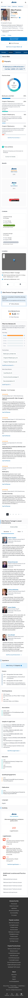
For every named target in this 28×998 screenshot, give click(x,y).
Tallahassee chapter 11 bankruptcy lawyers (12, 882)
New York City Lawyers (14, 922)
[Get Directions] (20, 284)
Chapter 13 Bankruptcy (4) (10, 358)
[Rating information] (19, 17)
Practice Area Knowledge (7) (11, 377)
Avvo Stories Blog (14, 912)
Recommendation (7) (9, 381)
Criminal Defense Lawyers (14, 953)
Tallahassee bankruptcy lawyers (10, 879)
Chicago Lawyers (14, 927)
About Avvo (14, 974)
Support (14, 979)
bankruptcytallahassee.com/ (12, 279)
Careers (14, 976)
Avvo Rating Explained (14, 981)
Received (7, 531)
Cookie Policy (21, 985)
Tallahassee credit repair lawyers (10, 892)
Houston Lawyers (14, 929)
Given (20, 531)
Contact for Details (10, 156)
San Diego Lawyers (14, 941)
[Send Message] (7, 284)
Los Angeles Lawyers (14, 925)
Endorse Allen (14, 527)
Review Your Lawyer (14, 906)
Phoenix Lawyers (14, 936)
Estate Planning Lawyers (14, 957)
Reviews (11, 52)
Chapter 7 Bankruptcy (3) (10, 362)
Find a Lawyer (14, 903)
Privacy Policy (13, 985)
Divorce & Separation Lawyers (14, 962)
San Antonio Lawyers (14, 938)
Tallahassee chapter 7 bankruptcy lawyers (12, 889)
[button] (14, 260)
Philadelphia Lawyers (14, 934)
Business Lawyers (14, 951)
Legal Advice (14, 908)
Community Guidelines (13, 987)
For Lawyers (14, 915)
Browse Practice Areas (14, 910)
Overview (3, 52)
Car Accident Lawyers (14, 960)
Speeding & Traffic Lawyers (14, 967)
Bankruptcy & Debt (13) (9, 353)
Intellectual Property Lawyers (14, 964)
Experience (18, 52)
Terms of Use (6, 985)
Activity (25, 52)
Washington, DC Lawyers (14, 932)
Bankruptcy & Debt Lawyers (14, 948)
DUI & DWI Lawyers (14, 955)
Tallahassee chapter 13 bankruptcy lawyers (12, 885)
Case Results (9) (7, 373)
